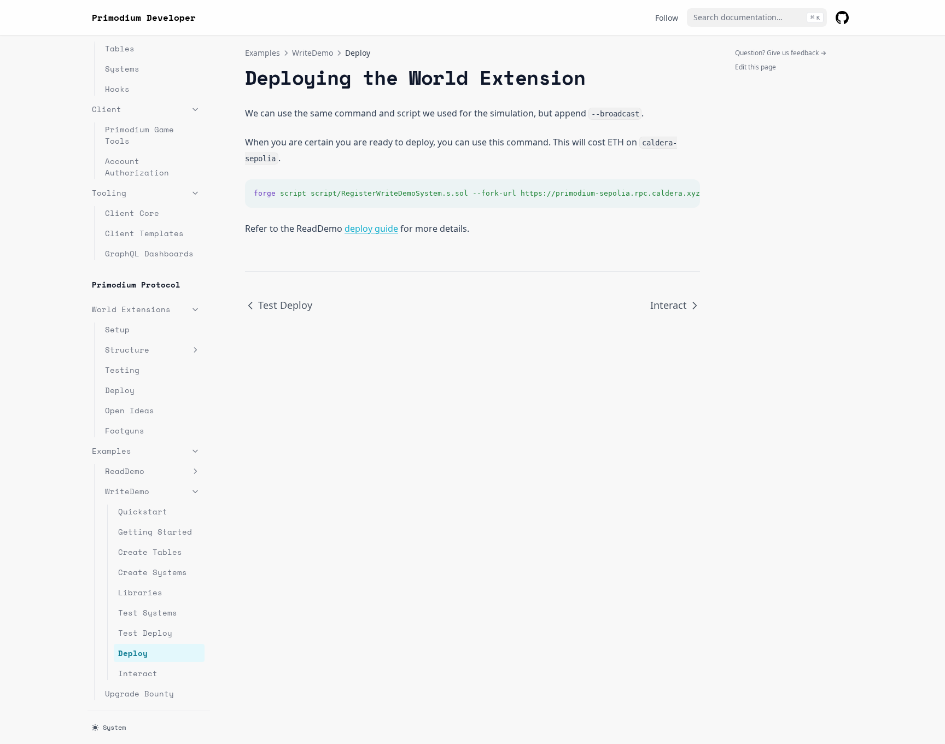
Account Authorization (137, 166)
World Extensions (131, 309)
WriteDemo (127, 491)
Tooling (109, 192)
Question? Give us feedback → (780, 52)
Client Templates (144, 233)
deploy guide (371, 228)
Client (106, 109)
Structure (127, 349)
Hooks (117, 89)
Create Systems (152, 572)
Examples (111, 450)
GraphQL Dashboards (149, 253)
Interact (138, 673)
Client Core (132, 213)
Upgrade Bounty (139, 693)
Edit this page (755, 67)
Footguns (124, 430)
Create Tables (150, 552)
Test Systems (147, 612)
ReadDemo (124, 471)
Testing (122, 370)
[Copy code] (686, 193)
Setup (117, 329)
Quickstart (142, 511)
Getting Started (155, 531)
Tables (120, 48)
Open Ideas (129, 410)
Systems (122, 68)
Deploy (120, 390)
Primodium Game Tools (139, 135)
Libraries (140, 592)
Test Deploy (145, 632)
